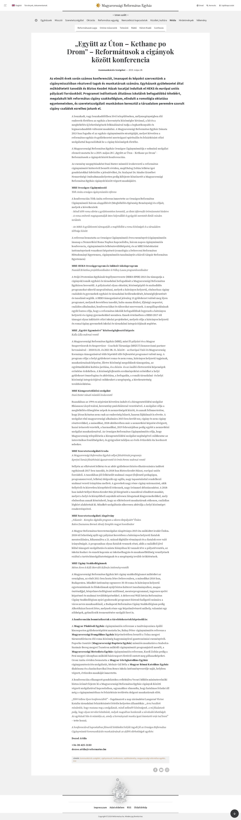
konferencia (118, 758)
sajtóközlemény (130, 758)
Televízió (124, 27)
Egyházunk (46, 20)
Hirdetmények (186, 20)
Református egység (108, 20)
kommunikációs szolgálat (90, 758)
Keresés (212, 5)
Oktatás (91, 20)
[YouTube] (161, 770)
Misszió (58, 20)
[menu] (5, 5)
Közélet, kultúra (158, 20)
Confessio (159, 27)
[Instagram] (167, 770)
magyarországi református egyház (151, 758)
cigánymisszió (106, 758)
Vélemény (202, 20)
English (19, 5)
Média (173, 20)
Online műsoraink (108, 27)
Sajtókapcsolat (227, 5)
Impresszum (100, 807)
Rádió (134, 27)
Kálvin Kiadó (145, 27)
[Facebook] (155, 770)
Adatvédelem (117, 807)
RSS (129, 807)
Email (201, 5)
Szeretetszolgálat (74, 20)
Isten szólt (120, 15)
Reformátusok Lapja (87, 27)
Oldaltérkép (140, 807)
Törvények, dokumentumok (35, 5)
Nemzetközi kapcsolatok (134, 20)
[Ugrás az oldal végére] (234, 813)
